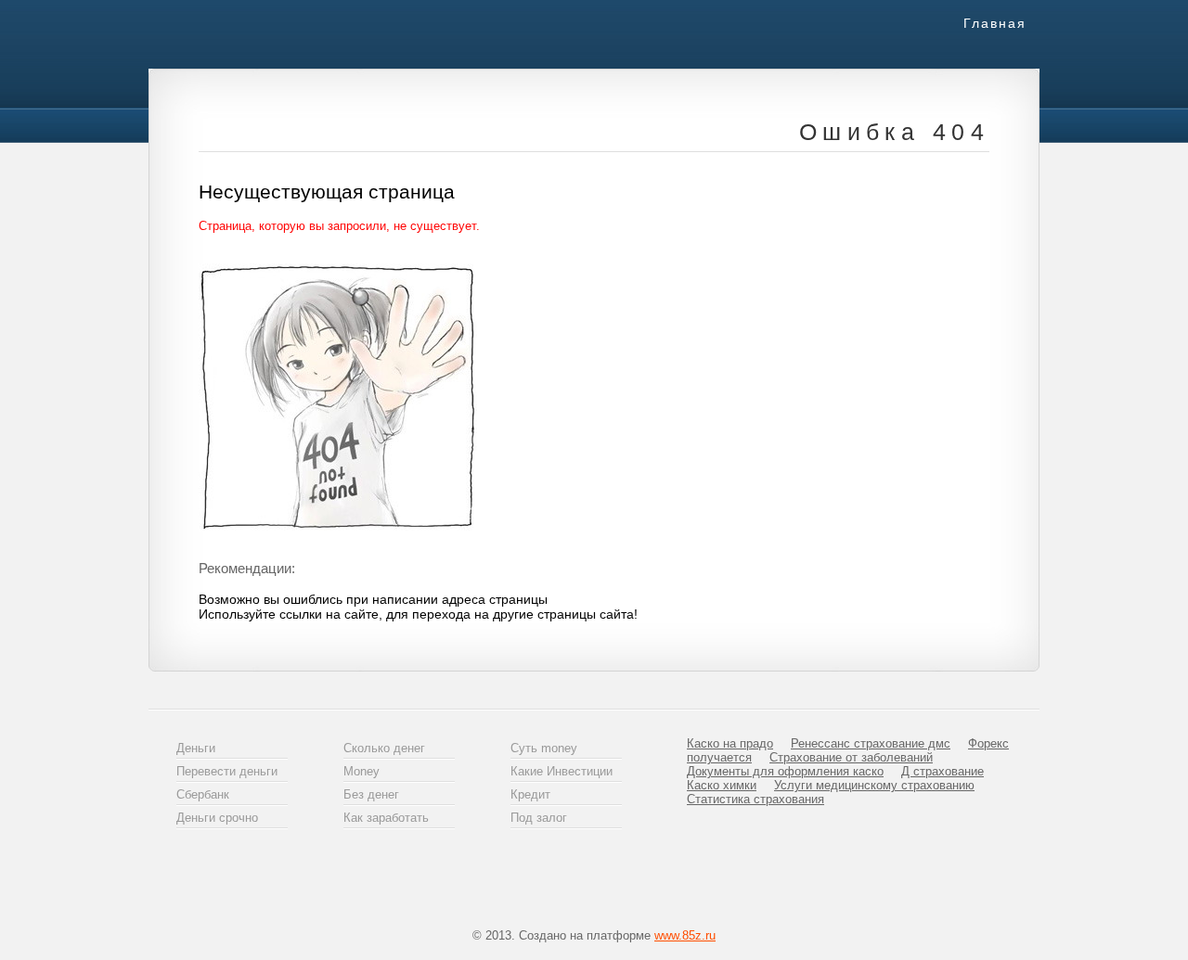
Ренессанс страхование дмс (870, 743)
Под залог (538, 818)
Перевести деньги (227, 771)
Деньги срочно (217, 818)
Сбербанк (202, 794)
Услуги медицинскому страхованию (874, 785)
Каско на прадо (730, 743)
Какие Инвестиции (561, 771)
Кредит (530, 794)
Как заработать (386, 818)
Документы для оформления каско (785, 771)
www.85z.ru (685, 935)
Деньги (195, 748)
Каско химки (721, 785)
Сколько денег (384, 748)
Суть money (543, 748)
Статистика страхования (755, 799)
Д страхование (942, 771)
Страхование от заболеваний (851, 757)
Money (361, 771)
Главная (995, 23)
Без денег (371, 794)
